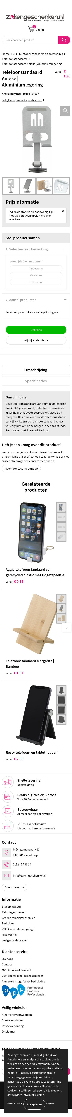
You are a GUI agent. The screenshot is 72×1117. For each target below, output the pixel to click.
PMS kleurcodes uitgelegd (18, 929)
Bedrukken (8, 923)
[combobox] (30, 40)
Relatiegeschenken (14, 912)
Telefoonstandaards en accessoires (41, 54)
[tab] (36, 369)
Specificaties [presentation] (36, 380)
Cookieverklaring (12, 1020)
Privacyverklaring (13, 1026)
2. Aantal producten (21, 299)
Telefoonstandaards (15, 59)
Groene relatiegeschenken (18, 918)
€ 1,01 (14, 672)
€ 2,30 (14, 758)
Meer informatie (14, 1103)
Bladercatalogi (11, 906)
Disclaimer (8, 1031)
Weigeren (50, 1103)
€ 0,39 (14, 581)
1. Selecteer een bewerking (27, 249)
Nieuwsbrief (9, 934)
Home (6, 54)
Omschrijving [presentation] (35, 369)
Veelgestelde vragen (15, 940)
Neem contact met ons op (21, 468)
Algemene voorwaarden (17, 1014)
